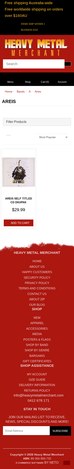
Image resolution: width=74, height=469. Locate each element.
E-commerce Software (30, 463)
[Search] (67, 64)
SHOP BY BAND (37, 345)
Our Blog (37, 304)
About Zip (37, 299)
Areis (38, 91)
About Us (37, 266)
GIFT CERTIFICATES (37, 361)
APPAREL (37, 323)
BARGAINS (37, 355)
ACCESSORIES (37, 328)
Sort (31, 135)
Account (62, 82)
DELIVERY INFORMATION (37, 385)
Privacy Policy (37, 283)
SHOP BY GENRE (37, 350)
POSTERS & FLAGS (37, 339)
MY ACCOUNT (37, 374)
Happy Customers (37, 272)
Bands (21, 91)
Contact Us (37, 294)
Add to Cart (20, 222)
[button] (66, 463)
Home (8, 91)
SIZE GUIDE (37, 379)
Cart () (45, 82)
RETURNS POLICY (37, 390)
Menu (10, 82)
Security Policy (37, 277)
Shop (28, 82)
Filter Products (16, 121)
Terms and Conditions (37, 288)
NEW (37, 317)
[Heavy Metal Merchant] (37, 46)
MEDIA (37, 334)
